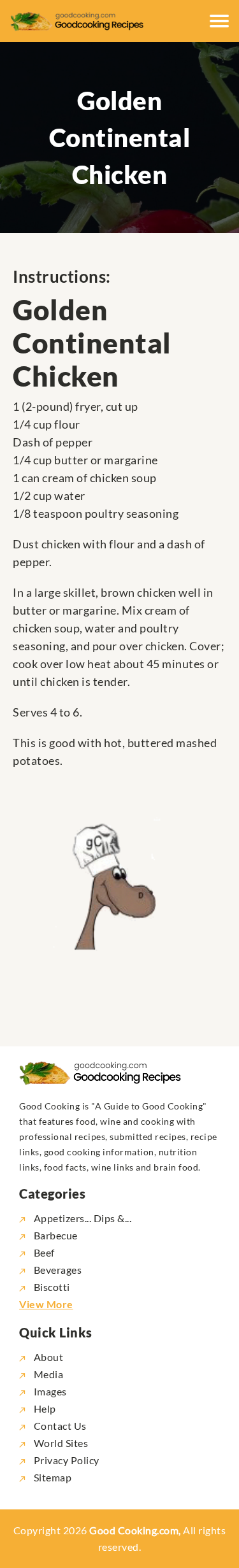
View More (46, 1304)
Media (47, 1374)
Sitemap (51, 1477)
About (47, 1357)
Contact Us (59, 1426)
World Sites (59, 1443)
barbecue (56, 1235)
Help (43, 1408)
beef (44, 1252)
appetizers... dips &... (82, 1218)
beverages (58, 1270)
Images (49, 1391)
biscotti (52, 1287)
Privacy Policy (65, 1460)
